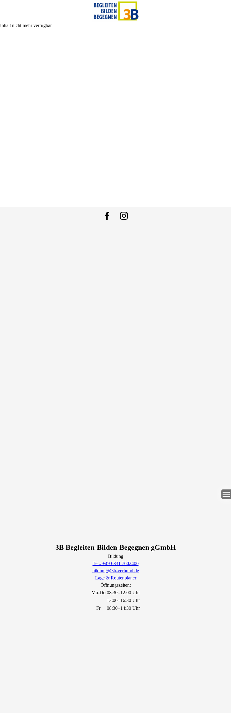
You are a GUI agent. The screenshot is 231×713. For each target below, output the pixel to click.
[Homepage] (115, 11)
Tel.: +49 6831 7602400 (116, 563)
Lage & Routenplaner (115, 577)
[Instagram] (124, 215)
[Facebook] (107, 215)
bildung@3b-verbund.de (115, 570)
